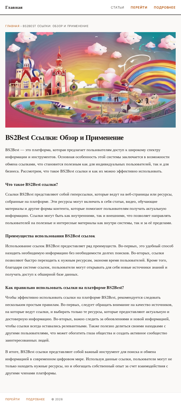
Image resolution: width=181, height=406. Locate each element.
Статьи (117, 7)
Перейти (139, 7)
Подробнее (165, 7)
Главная (14, 7)
